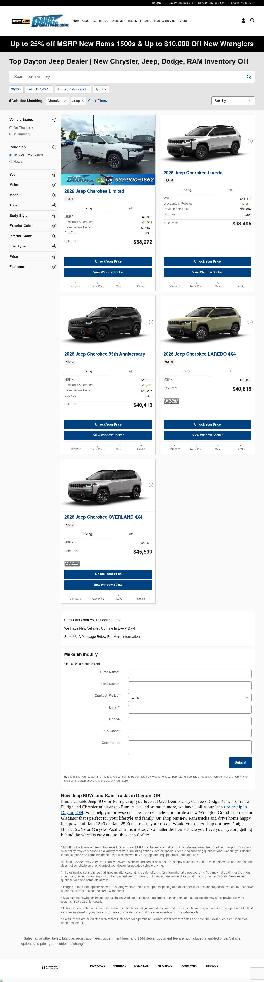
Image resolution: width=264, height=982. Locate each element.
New (76, 21)
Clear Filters (97, 101)
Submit (240, 762)
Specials (118, 21)
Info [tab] (131, 208)
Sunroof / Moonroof (72, 89)
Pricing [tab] (87, 208)
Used (85, 21)
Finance (145, 21)
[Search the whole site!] (252, 20)
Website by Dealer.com (50, 968)
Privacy (211, 966)
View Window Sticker (108, 272)
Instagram (141, 966)
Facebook (96, 966)
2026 (16, 89)
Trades (132, 21)
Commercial (101, 21)
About (183, 21)
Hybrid (100, 89)
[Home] (19, 21)
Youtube (118, 966)
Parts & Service (164, 21)
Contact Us (189, 966)
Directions (165, 966)
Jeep (76, 101)
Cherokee (55, 101)
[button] (108, 199)
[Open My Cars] (242, 21)
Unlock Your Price (108, 262)
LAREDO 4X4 (39, 89)
